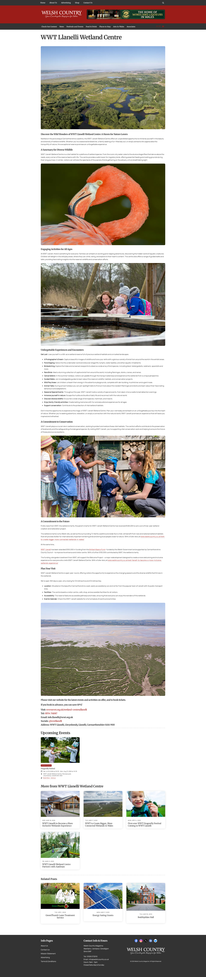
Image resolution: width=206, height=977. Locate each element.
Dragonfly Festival (48, 768)
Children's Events (46, 765)
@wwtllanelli (55, 721)
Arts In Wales (118, 26)
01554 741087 (51, 713)
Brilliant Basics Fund (97, 549)
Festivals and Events (75, 26)
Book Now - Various (49, 778)
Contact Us (87, 3)
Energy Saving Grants (103, 915)
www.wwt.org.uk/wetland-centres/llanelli (66, 709)
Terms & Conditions (48, 961)
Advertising (66, 3)
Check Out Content (49, 26)
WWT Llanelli (46, 549)
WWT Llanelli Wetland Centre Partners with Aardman (56, 865)
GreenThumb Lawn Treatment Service (60, 916)
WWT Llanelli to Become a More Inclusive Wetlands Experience (57, 824)
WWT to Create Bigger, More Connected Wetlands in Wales (99, 824)
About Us (53, 3)
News (61, 26)
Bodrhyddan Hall (146, 917)
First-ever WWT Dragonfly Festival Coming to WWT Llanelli (144, 824)
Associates (131, 26)
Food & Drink (91, 26)
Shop (77, 3)
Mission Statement (48, 953)
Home (42, 3)
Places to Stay (105, 26)
